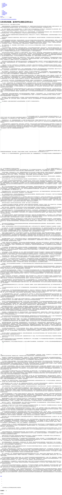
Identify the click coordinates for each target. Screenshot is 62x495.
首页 (3, 10)
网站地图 (4, 488)
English (1, 16)
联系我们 (3, 6)
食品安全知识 (4, 5)
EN (2, 7)
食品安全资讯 (4, 4)
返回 (1, 476)
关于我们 (3, 3)
